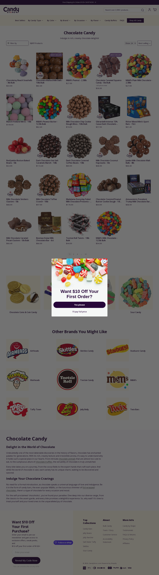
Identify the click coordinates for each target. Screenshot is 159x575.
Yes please (79, 304)
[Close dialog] (104, 261)
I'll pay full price (79, 311)
